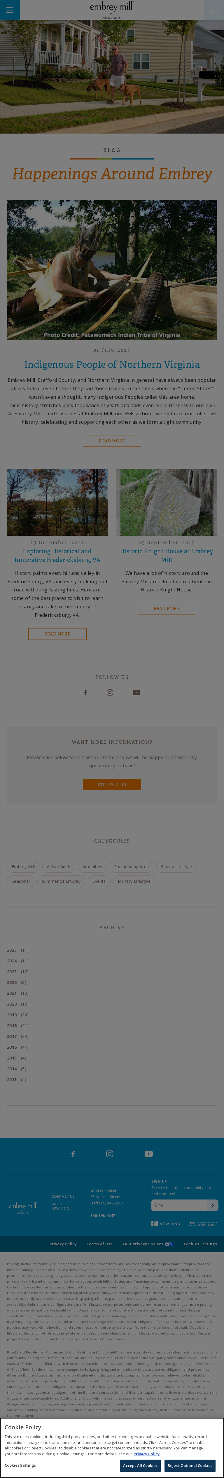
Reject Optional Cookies (190, 1465)
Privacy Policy (147, 1453)
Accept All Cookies (140, 1465)
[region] (112, 1448)
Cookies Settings (20, 1465)
